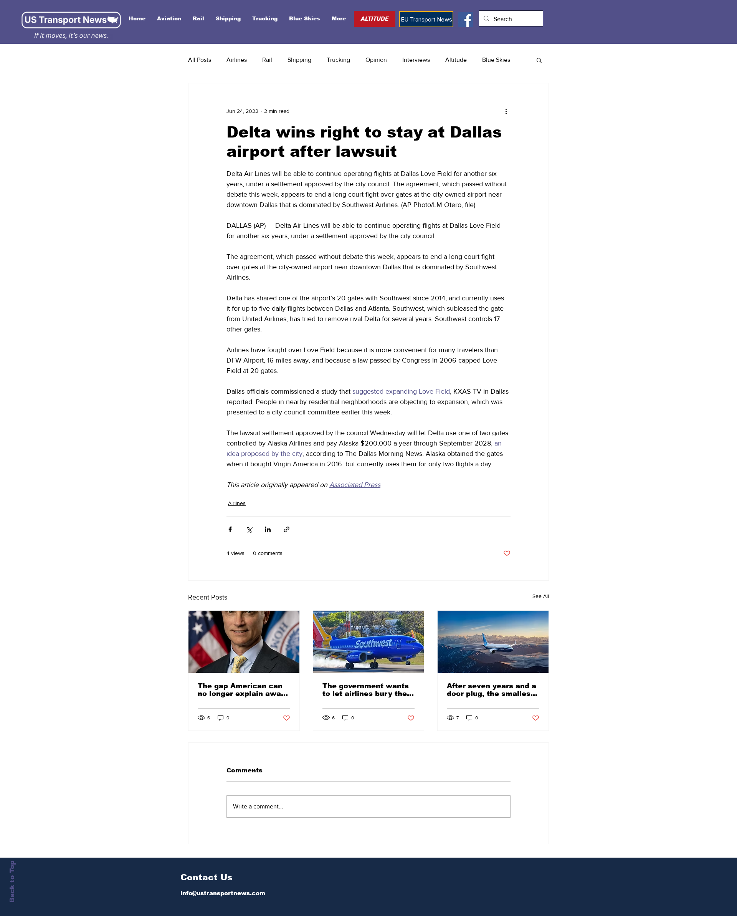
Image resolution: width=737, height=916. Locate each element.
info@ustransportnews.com (222, 893)
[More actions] (506, 111)
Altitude (456, 59)
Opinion (376, 59)
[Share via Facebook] (230, 529)
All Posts (199, 59)
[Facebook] (465, 19)
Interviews (416, 59)
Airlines (236, 59)
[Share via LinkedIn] (267, 529)
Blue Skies (496, 59)
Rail (267, 59)
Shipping (299, 59)
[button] (539, 60)
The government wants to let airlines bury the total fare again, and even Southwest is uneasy (365, 689)
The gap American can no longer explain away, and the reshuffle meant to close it (243, 689)
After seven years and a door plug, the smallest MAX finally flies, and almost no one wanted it (492, 689)
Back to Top (12, 882)
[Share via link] (286, 529)
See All (540, 596)
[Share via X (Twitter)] (249, 529)
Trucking (338, 59)
